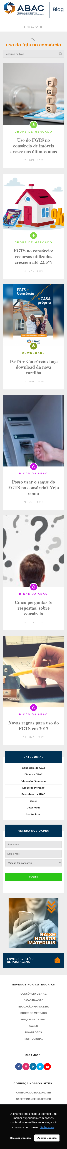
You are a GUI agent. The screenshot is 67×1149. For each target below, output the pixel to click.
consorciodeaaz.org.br (33, 1092)
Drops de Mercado (33, 787)
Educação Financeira (33, 781)
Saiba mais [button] (47, 1127)
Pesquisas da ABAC (33, 794)
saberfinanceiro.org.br (33, 1099)
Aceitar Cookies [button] (47, 1137)
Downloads (33, 807)
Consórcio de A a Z (33, 767)
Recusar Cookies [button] (20, 1137)
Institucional (33, 814)
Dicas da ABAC (33, 774)
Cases (33, 800)
